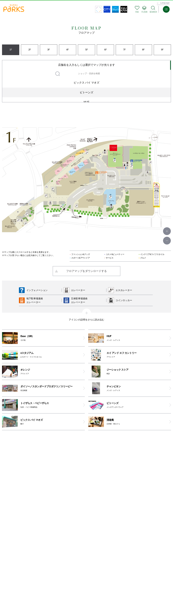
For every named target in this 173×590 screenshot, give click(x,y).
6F (105, 49)
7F (124, 49)
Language (165, 3)
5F (86, 49)
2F (29, 49)
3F (48, 49)
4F (67, 49)
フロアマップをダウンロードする (86, 271)
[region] (86, 81)
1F (10, 49)
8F (143, 49)
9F (162, 49)
